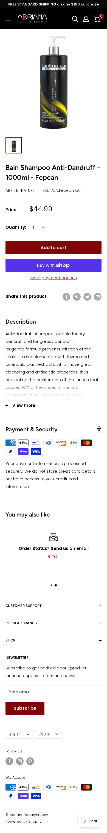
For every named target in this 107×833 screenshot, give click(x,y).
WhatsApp (75, 556)
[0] (97, 19)
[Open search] (75, 19)
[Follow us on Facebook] (9, 761)
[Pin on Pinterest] (77, 297)
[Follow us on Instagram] (20, 761)
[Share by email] (98, 297)
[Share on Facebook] (66, 297)
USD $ (44, 734)
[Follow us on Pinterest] (30, 761)
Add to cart (53, 247)
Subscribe (25, 708)
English (15, 734)
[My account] (86, 19)
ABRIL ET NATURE (20, 190)
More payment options (53, 278)
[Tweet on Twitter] (87, 297)
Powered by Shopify (23, 821)
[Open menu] (8, 19)
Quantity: (15, 227)
